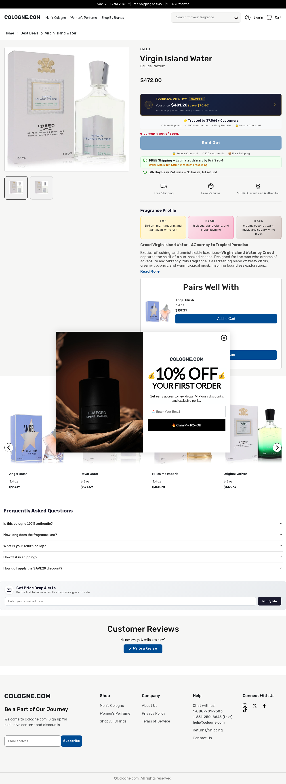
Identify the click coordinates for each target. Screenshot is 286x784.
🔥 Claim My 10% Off (186, 425)
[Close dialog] (224, 338)
